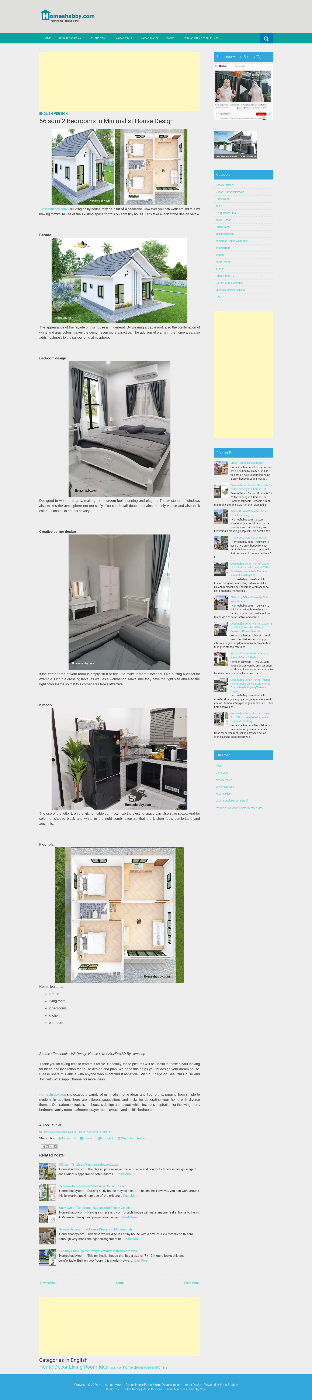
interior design (102, 1131)
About (219, 765)
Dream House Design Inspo (246, 462)
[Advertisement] (119, 81)
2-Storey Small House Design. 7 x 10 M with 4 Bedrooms (97, 1251)
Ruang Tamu (99, 38)
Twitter (88, 1138)
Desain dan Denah (71, 38)
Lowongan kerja (225, 786)
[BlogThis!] (47, 1146)
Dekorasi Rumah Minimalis (169, 1389)
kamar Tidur (223, 247)
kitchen (160, 1367)
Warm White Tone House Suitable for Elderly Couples (95, 1208)
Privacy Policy (224, 779)
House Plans (85, 1131)
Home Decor (53, 1367)
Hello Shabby (229, 1384)
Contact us (222, 772)
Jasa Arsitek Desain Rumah (201, 38)
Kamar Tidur (124, 38)
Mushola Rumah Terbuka (230, 289)
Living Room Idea (88, 1367)
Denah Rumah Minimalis (230, 192)
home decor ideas (138, 1367)
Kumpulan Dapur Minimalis (231, 240)
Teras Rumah (223, 219)
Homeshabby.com (53, 209)
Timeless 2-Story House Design (248, 537)
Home (47, 38)
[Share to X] (51, 1146)
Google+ (107, 1138)
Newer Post (48, 1283)
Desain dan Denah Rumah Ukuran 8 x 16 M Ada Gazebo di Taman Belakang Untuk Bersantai (251, 627)
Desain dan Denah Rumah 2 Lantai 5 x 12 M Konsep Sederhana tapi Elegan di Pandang (250, 717)
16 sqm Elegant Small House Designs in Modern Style (95, 1229)
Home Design (51, 1131)
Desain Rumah (224, 185)
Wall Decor (116, 1367)
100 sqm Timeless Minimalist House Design (88, 1164)
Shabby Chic (197, 1389)
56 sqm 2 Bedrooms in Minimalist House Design (106, 121)
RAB (218, 296)
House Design (68, 1131)
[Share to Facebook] (55, 1146)
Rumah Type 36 (225, 275)
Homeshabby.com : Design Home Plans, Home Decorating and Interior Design (150, 1384)
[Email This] (43, 1146)
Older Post (191, 1283)
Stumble (126, 1138)
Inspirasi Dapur (224, 233)
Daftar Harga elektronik (229, 282)
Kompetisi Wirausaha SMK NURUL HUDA (239, 807)
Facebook (68, 1138)
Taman (220, 254)
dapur (219, 206)
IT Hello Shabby (130, 1389)
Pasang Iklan (223, 793)
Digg (144, 1138)
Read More (124, 1174)
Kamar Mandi (149, 38)
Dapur (170, 38)
